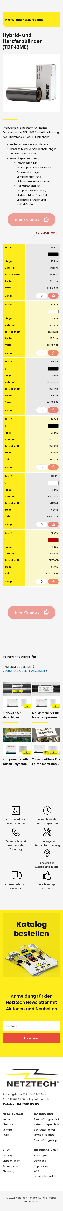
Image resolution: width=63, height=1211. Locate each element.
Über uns (8, 1124)
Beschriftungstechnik (47, 1119)
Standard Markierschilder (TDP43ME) (13, 715)
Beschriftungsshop (45, 1140)
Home (6, 1119)
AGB (36, 1171)
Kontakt (7, 1130)
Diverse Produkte (44, 1135)
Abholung (8, 1171)
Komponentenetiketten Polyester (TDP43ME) (15, 761)
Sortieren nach (46, 233)
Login (6, 1135)
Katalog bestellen (31, 929)
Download (40, 1161)
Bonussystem (11, 1166)
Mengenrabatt (11, 1161)
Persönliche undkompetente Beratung (16, 845)
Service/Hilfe (42, 1155)
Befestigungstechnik (46, 1124)
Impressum (41, 1166)
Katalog (7, 1155)
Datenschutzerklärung (47, 1176)
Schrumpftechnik (44, 1130)
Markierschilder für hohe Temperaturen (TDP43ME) (45, 715)
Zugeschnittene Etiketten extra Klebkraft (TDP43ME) (46, 761)
